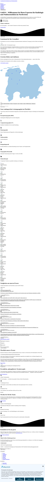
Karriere (4, 457)
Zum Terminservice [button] (3, 374)
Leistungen (4, 454)
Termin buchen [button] (3, 27)
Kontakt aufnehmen (6, 459)
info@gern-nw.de (19, 432)
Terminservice (3, 9)
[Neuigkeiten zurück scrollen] (1, 338)
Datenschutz (5, 464)
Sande (24, 103)
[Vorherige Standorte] (1, 102)
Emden (11, 103)
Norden (21, 103)
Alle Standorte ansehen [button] (4, 62)
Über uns (4, 456)
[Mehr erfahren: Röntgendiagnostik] (0, 148)
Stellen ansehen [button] (3, 400)
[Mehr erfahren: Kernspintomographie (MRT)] (0, 119)
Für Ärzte (4, 458)
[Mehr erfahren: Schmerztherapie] (0, 162)
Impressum (4, 463)
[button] (2, 3)
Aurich (2, 103)
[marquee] (22, 222)
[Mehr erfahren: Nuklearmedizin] (0, 141)
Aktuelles (4, 455)
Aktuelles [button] (2, 5)
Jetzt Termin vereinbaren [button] (4, 434)
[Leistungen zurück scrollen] (1, 163)
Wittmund (33, 103)
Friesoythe (15, 103)
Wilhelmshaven (28, 103)
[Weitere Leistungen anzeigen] (3, 163)
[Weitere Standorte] (1, 104)
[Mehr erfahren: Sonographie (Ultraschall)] (0, 155)
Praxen (4, 453)
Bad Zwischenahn (6, 103)
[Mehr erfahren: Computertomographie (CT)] (0, 126)
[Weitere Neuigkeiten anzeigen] (3, 338)
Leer (18, 103)
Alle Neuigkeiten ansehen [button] (4, 339)
